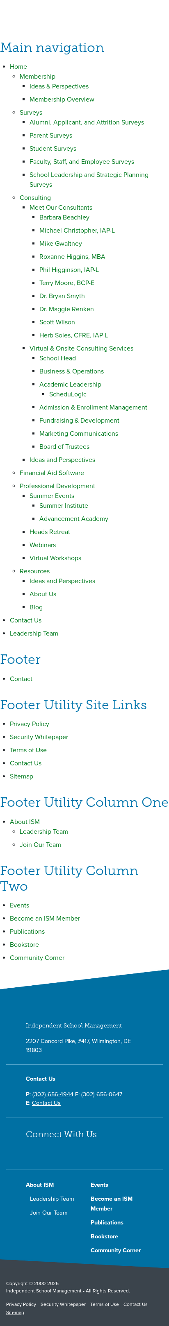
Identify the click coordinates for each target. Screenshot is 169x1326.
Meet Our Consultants (61, 208)
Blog (36, 607)
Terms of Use (28, 750)
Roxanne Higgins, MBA (72, 257)
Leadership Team (34, 633)
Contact (21, 679)
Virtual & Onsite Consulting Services (81, 348)
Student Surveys (53, 149)
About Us (43, 594)
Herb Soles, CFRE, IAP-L (73, 335)
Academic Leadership (70, 384)
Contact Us (25, 620)
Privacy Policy (29, 724)
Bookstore (24, 945)
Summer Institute (63, 506)
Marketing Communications (78, 434)
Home (18, 67)
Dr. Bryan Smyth (62, 296)
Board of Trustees (64, 447)
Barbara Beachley (64, 217)
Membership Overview (62, 99)
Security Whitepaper (39, 737)
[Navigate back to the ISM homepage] (46, 15)
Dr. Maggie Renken (66, 309)
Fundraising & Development (79, 420)
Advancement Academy (73, 519)
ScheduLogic (68, 394)
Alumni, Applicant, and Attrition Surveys (87, 122)
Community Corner (37, 958)
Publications (27, 932)
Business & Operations (71, 371)
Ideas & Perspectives (59, 86)
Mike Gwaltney (60, 244)
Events (19, 905)
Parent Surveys (51, 135)
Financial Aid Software (52, 473)
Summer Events (52, 496)
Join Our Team (40, 845)
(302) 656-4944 (52, 1094)
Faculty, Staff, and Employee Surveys (82, 162)
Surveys (31, 113)
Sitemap (21, 776)
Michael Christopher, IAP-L (77, 230)
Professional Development (57, 486)
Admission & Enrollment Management (93, 407)
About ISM (25, 822)
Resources (35, 571)
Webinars (43, 545)
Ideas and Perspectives (62, 460)
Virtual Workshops (55, 558)
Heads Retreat (50, 532)
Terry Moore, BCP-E (66, 283)
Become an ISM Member (45, 918)
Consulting (35, 198)
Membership (37, 76)
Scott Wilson (57, 322)
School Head (57, 358)
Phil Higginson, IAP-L (69, 270)
